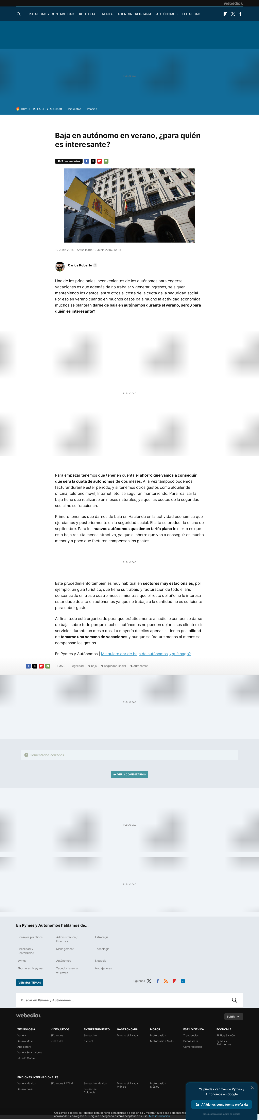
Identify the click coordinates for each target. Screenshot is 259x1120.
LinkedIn (183, 980)
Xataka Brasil (25, 1089)
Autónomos (166, 14)
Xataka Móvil (25, 1041)
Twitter (232, 14)
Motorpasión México (158, 1085)
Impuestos (74, 109)
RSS (166, 980)
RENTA (107, 14)
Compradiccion (192, 1046)
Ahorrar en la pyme (29, 968)
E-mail (106, 161)
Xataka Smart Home (29, 1052)
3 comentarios (70, 161)
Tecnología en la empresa (67, 970)
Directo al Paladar (128, 1035)
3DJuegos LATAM (62, 1083)
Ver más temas (29, 982)
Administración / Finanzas (66, 939)
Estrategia (101, 937)
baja (94, 666)
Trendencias (191, 1035)
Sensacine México (95, 1083)
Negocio (100, 960)
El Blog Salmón (226, 1035)
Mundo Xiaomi (26, 1058)
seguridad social (115, 666)
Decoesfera (190, 1041)
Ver (131, 774)
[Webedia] (233, 3)
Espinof (88, 1041)
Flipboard (225, 14)
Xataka (21, 1035)
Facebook (240, 14)
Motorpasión (158, 1035)
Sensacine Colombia (90, 1090)
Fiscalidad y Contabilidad (51, 14)
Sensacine (90, 1035)
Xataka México (26, 1083)
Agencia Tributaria (134, 14)
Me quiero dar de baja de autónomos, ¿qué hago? (146, 654)
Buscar (234, 1000)
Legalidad (191, 14)
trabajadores (103, 968)
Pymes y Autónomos (224, 1042)
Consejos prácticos (29, 937)
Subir (231, 1016)
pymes (21, 960)
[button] (82, 265)
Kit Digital (88, 14)
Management (65, 949)
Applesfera (24, 1046)
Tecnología (102, 949)
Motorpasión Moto (162, 1041)
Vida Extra (57, 1041)
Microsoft (56, 109)
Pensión (92, 109)
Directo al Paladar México (128, 1085)
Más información (159, 1116)
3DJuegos (57, 1035)
